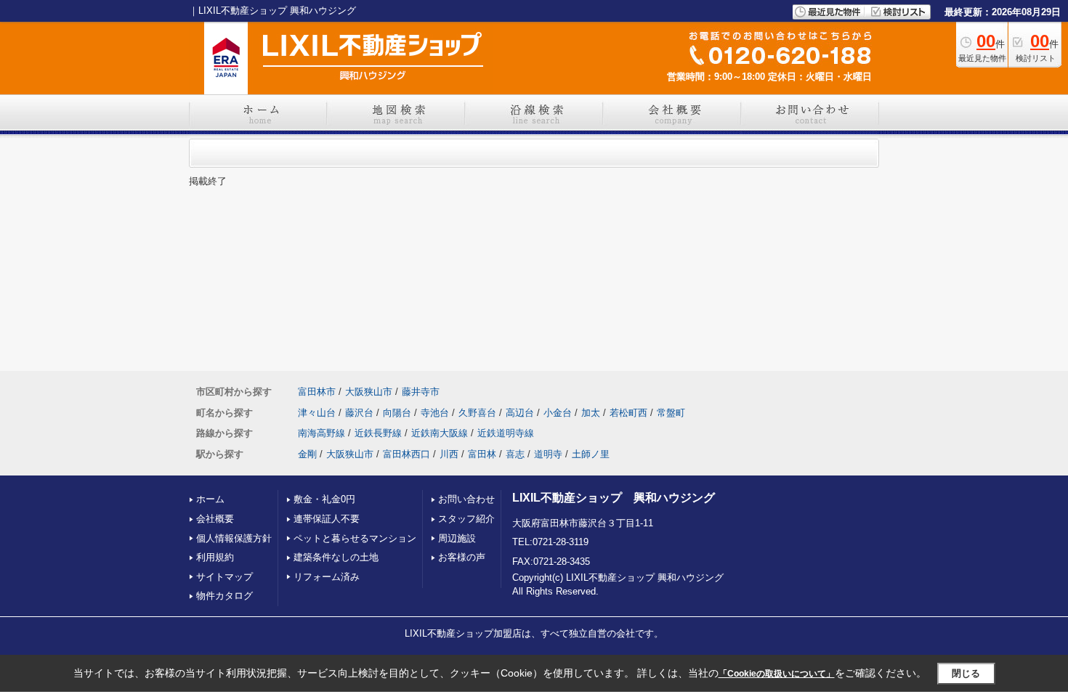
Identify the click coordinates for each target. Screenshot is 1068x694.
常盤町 (671, 412)
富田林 (482, 454)
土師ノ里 (591, 454)
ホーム (210, 499)
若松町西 (628, 412)
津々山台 (317, 412)
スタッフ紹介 (466, 518)
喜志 (515, 454)
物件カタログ (224, 595)
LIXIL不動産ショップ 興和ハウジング (613, 497)
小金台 (557, 412)
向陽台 (397, 412)
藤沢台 (359, 412)
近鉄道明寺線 (505, 433)
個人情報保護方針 (234, 538)
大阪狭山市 (368, 391)
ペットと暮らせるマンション (355, 538)
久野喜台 (477, 412)
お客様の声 (461, 557)
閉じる (966, 673)
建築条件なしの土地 (336, 557)
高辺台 (520, 412)
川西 (449, 454)
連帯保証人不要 (327, 518)
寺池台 (435, 412)
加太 (590, 412)
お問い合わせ (466, 499)
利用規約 (215, 557)
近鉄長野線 (378, 433)
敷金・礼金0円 (324, 499)
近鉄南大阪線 (439, 433)
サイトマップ (224, 576)
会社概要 (215, 518)
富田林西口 (406, 454)
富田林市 (317, 391)
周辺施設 (457, 538)
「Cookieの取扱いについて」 (777, 674)
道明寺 (548, 454)
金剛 (307, 454)
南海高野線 (321, 433)
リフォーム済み (327, 576)
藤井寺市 (421, 391)
